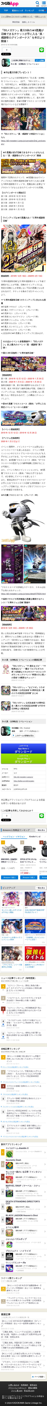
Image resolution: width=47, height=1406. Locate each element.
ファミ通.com (16, 1390)
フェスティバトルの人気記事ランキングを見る (18, 1107)
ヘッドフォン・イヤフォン (14, 836)
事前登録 (16, 22)
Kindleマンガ (34, 836)
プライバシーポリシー (17, 1387)
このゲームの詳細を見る (24, 735)
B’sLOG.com (29, 1390)
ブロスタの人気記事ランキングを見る (15, 1094)
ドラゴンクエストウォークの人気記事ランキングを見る (21, 1082)
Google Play (24, 759)
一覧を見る (40, 830)
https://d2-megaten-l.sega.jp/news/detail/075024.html (23, 593)
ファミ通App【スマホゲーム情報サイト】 (17, 16)
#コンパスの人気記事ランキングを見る (15, 1067)
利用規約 (24, 1385)
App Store (24, 749)
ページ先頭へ (39, 1376)
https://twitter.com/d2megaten (24, 781)
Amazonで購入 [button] (10, 877)
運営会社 (33, 1385)
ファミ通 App (10, 4)
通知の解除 (32, 1387)
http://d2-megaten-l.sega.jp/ (23, 777)
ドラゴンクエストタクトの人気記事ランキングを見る (20, 1136)
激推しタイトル (28, 22)
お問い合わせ (13, 1385)
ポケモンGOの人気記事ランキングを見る (16, 1121)
